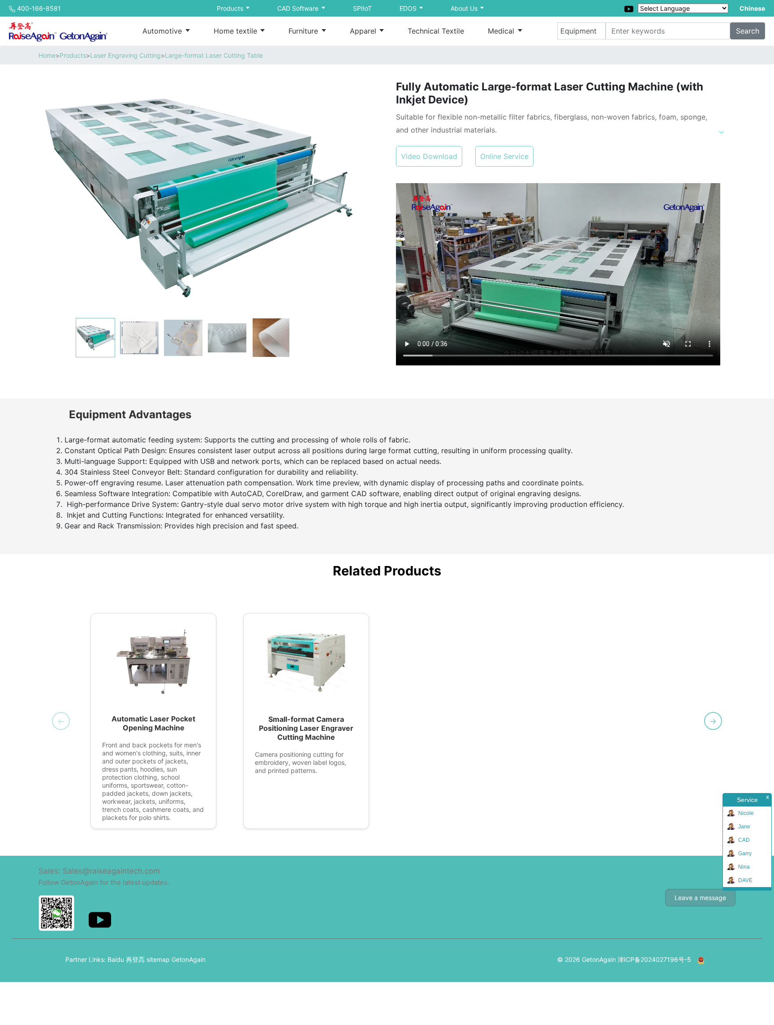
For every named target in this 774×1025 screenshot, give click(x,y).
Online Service (504, 156)
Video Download (429, 156)
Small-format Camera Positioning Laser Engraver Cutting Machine (306, 728)
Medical (502, 30)
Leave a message (700, 897)
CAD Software (298, 8)
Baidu (116, 959)
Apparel (364, 30)
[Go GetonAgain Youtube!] (628, 8)
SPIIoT (362, 8)
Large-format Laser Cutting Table (214, 55)
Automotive (163, 30)
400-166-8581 (39, 8)
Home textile (236, 30)
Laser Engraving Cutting (125, 55)
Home (47, 55)
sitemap (158, 959)
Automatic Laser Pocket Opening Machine (153, 723)
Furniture (304, 30)
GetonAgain (189, 959)
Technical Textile (436, 30)
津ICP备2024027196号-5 (654, 959)
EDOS (409, 8)
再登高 (135, 959)
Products (231, 8)
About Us (465, 8)
